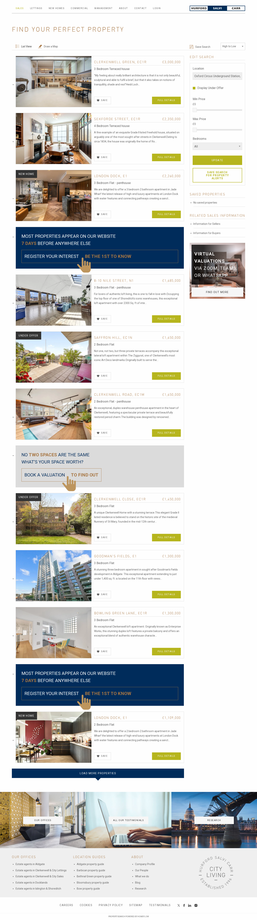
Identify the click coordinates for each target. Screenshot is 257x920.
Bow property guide (88, 888)
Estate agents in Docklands (32, 882)
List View (26, 46)
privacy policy (111, 905)
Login (157, 8)
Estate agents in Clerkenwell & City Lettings (41, 870)
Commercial (79, 8)
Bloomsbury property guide (93, 882)
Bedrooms (199, 139)
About (123, 8)
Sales (20, 8)
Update (217, 160)
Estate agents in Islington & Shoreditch (38, 888)
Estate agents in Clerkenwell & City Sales (40, 876)
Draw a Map (51, 46)
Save (104, 100)
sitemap (136, 905)
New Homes (57, 8)
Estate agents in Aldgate (30, 864)
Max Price (199, 119)
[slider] (195, 110)
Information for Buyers (207, 233)
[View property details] (53, 81)
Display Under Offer (210, 88)
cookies (86, 905)
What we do (142, 876)
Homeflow (143, 916)
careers (66, 905)
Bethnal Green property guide (94, 876)
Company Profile (145, 864)
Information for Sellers (206, 223)
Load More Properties (98, 773)
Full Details (166, 100)
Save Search (202, 46)
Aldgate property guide (90, 864)
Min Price (199, 99)
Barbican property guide (91, 870)
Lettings (36, 8)
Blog (137, 882)
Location (198, 68)
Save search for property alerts (217, 175)
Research (140, 888)
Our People (141, 870)
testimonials (160, 905)
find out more (217, 292)
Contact (140, 8)
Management (103, 8)
